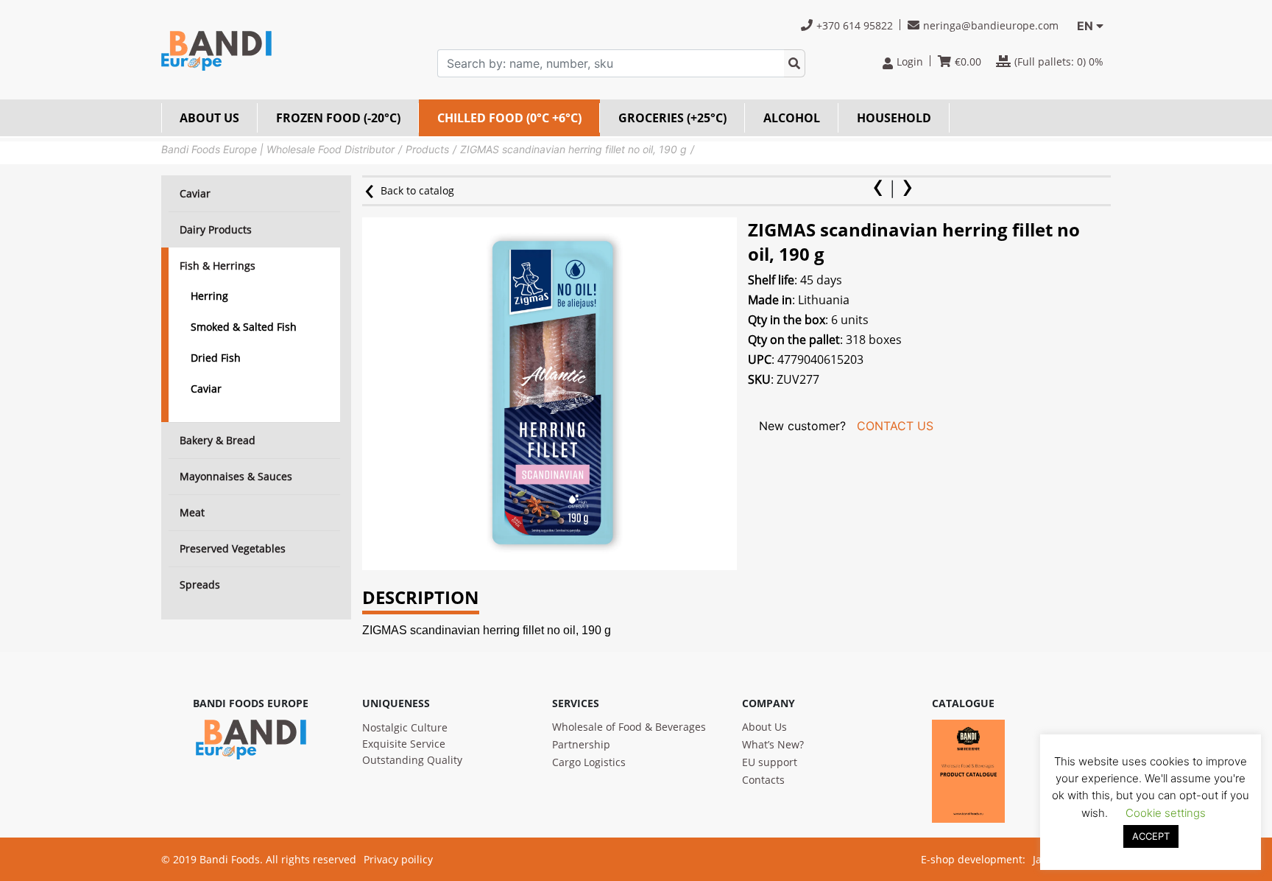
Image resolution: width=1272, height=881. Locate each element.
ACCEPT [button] (1151, 836)
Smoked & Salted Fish (244, 327)
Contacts (763, 780)
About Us (764, 727)
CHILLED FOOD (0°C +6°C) (509, 118)
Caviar (206, 389)
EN (1085, 25)
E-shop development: (973, 859)
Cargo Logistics (589, 762)
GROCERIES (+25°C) (672, 118)
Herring (209, 296)
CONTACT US (895, 425)
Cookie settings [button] (1166, 813)
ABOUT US (209, 118)
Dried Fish (216, 358)
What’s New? (773, 744)
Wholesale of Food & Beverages (629, 727)
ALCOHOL (791, 118)
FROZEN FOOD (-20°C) (338, 118)
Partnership (581, 744)
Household (894, 118)
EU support (769, 762)
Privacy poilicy (398, 859)
